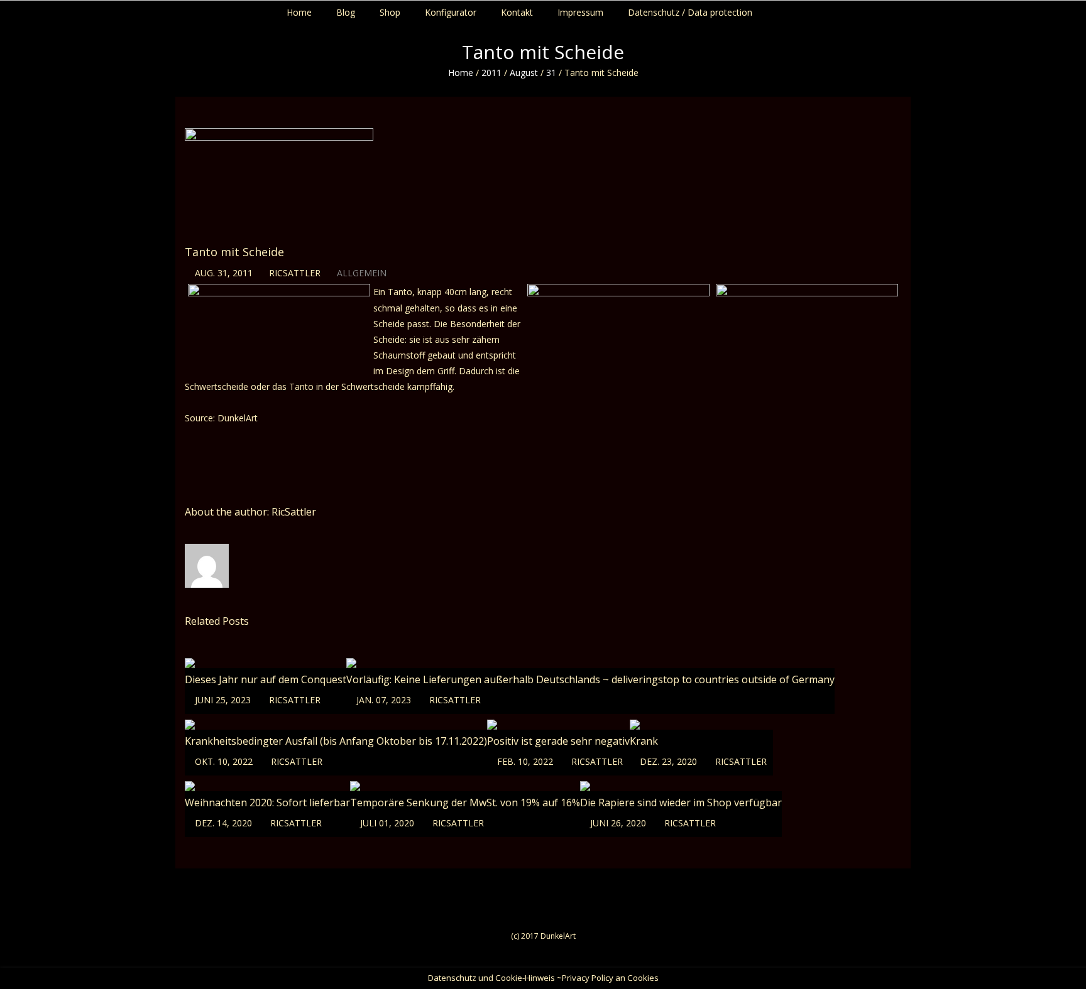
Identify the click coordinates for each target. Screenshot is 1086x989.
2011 (491, 72)
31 (551, 72)
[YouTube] (1071, 9)
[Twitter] (1059, 9)
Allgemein (362, 273)
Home (460, 72)
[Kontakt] (1083, 9)
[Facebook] (1047, 9)
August (524, 72)
